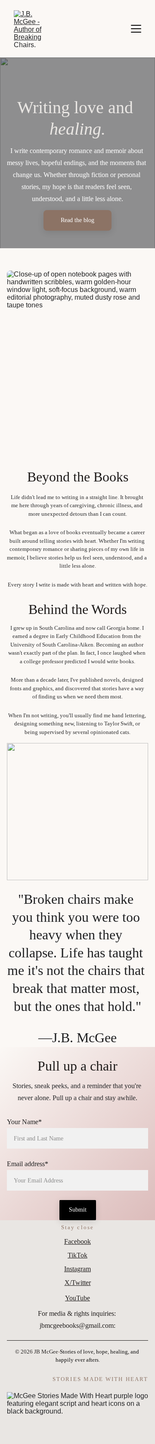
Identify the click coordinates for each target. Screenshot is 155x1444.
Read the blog (77, 220)
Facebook (77, 1241)
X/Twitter (78, 1282)
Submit (78, 1209)
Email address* (27, 1163)
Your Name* (24, 1121)
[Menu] (136, 29)
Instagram (77, 1269)
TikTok (77, 1255)
